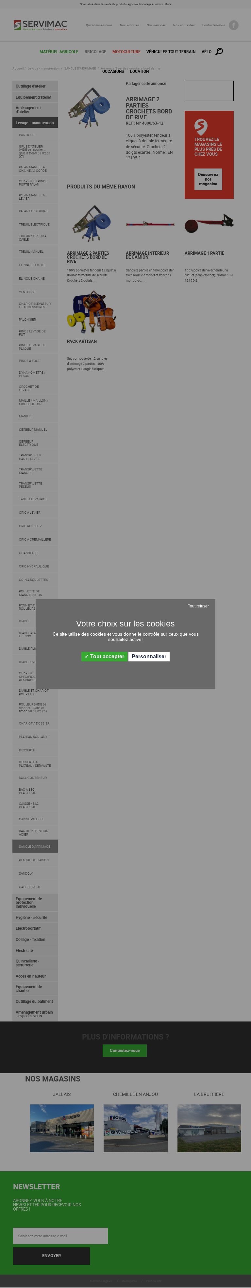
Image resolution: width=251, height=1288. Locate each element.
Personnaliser (149, 656)
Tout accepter (106, 656)
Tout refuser (198, 606)
